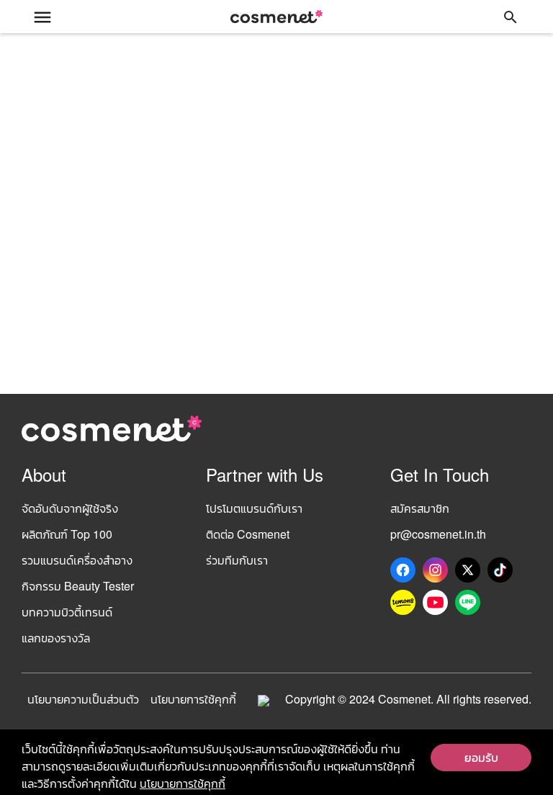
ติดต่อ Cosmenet (247, 534)
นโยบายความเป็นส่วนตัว (83, 699)
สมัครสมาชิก (419, 508)
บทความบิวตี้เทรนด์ (67, 611)
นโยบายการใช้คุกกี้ (193, 699)
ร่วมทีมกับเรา (237, 560)
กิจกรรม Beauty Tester (78, 586)
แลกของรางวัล (56, 637)
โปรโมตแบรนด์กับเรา (254, 508)
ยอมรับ (481, 757)
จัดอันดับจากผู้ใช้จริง (70, 508)
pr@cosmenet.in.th (438, 534)
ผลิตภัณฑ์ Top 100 (67, 534)
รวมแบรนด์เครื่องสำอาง (77, 560)
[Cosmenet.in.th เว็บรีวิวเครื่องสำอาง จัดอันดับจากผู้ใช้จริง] (276, 16)
